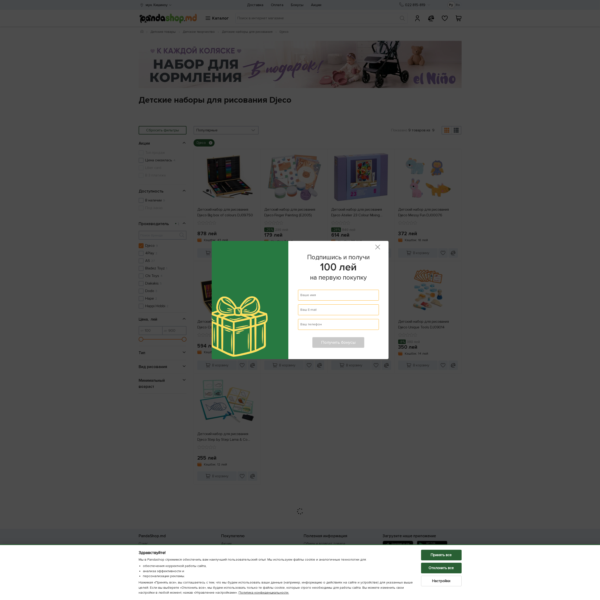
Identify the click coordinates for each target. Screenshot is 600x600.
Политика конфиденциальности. (264, 593)
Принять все (441, 555)
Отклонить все (441, 568)
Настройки (441, 581)
